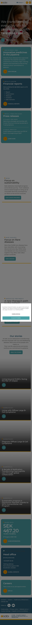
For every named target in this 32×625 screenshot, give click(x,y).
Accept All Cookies (16, 318)
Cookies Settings (16, 314)
